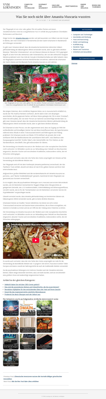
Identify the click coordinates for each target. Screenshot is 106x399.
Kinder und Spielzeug (80, 42)
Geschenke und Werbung (82, 37)
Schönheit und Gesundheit (60, 20)
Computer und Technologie (82, 34)
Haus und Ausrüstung (80, 39)
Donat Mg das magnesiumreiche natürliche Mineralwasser (25, 292)
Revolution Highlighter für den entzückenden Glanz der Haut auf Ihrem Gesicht (32, 289)
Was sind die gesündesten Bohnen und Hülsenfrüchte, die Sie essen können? (32, 287)
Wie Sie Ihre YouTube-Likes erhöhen (25, 381)
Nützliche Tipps (78, 47)
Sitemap (74, 63)
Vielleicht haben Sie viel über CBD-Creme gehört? (22, 284)
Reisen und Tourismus (81, 49)
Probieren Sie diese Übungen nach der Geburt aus (22, 294)
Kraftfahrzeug (78, 44)
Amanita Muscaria (22, 38)
